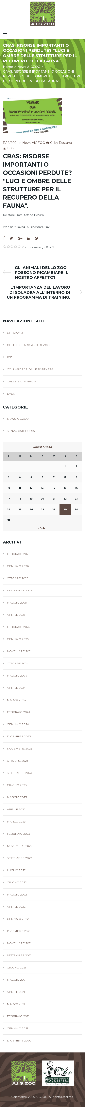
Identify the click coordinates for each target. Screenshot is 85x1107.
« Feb (41, 528)
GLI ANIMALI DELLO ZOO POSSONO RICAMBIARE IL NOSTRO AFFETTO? (41, 272)
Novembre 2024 (19, 651)
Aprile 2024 (16, 687)
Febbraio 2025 (18, 627)
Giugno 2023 (17, 785)
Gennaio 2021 (17, 1028)
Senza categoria (21, 431)
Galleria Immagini (22, 381)
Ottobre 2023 (17, 760)
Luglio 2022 (16, 870)
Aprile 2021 (16, 992)
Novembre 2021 (19, 943)
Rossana (65, 143)
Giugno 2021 (16, 967)
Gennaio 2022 (18, 919)
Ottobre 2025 (17, 578)
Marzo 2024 (16, 700)
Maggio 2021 (16, 979)
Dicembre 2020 (19, 1040)
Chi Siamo (15, 333)
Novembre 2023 (19, 748)
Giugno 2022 (17, 882)
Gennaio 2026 (18, 566)
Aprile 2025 (16, 614)
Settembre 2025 (19, 590)
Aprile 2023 (16, 809)
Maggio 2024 (17, 675)
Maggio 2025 (17, 602)
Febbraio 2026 (18, 554)
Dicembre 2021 (18, 931)
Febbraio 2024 (18, 712)
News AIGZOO (29, 67)
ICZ (9, 357)
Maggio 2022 (17, 894)
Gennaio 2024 (18, 724)
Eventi (12, 393)
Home (8, 67)
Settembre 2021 (19, 955)
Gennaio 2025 (17, 639)
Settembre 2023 (19, 773)
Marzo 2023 (16, 821)
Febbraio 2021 (18, 1016)
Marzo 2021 (16, 1004)
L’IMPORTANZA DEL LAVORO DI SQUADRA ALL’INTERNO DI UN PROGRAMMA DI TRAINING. (38, 292)
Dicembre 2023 (19, 736)
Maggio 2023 (17, 797)
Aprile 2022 (16, 906)
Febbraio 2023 (18, 833)
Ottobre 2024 (17, 663)
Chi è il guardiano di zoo (28, 345)
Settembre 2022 (19, 858)
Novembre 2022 (19, 846)
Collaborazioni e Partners (30, 369)
